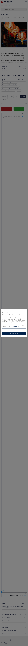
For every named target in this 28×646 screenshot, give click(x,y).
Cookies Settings (14, 329)
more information (15, 326)
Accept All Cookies (14, 333)
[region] (14, 323)
